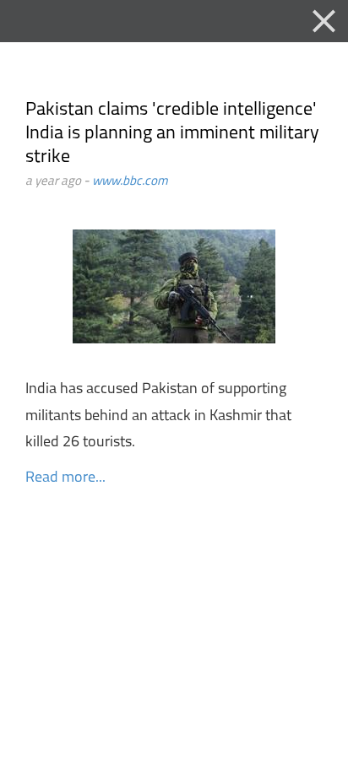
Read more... (65, 478)
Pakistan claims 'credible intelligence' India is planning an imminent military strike (172, 133)
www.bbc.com (130, 181)
